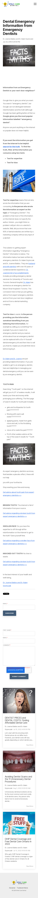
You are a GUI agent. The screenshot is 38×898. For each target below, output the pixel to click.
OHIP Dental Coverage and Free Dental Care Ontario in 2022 (18, 841)
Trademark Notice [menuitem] (22, 888)
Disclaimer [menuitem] (12, 888)
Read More (29, 745)
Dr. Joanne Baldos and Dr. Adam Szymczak (18, 39)
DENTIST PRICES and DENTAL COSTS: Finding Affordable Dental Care (17, 720)
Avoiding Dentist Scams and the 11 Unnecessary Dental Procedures (18, 779)
